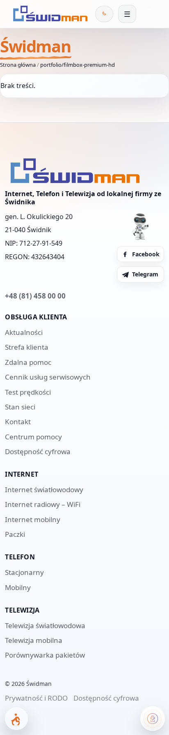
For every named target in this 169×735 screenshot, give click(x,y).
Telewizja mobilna (33, 640)
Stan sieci (20, 407)
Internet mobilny (32, 519)
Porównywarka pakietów (45, 655)
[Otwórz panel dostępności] (16, 718)
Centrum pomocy (33, 436)
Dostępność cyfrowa (38, 451)
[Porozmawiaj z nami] (152, 718)
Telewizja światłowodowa (45, 625)
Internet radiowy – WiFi (42, 504)
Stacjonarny (24, 572)
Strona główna (18, 64)
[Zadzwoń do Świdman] (104, 14)
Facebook (146, 254)
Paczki (15, 534)
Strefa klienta (26, 347)
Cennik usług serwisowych (48, 377)
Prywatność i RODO (36, 698)
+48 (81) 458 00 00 (35, 296)
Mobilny (18, 587)
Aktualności (24, 332)
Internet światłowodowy (44, 489)
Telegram (145, 274)
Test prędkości (28, 392)
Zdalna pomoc (28, 362)
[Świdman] (49, 14)
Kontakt (18, 421)
